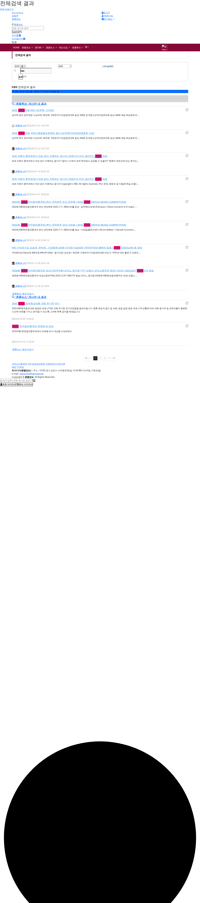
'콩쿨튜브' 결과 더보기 (23, 293)
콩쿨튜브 (76, 47)
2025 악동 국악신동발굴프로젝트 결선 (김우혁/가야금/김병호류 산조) (53, 133)
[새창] (187, 110)
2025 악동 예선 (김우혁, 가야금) (33, 110)
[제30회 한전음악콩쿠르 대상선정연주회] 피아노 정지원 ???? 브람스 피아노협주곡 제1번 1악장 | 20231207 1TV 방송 (83, 270)
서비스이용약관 (19, 363)
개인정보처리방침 (36, 363)
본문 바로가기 (7, 9)
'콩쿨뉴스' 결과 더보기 (23, 349)
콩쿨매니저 (20, 125)
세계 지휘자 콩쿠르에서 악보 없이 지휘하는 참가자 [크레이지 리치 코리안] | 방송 (59, 156)
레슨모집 (63, 47)
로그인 (107, 12)
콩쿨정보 (26, 47)
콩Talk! (38, 47)
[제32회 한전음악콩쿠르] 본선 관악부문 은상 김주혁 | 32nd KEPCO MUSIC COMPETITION (69, 202)
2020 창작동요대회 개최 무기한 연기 (36, 303)
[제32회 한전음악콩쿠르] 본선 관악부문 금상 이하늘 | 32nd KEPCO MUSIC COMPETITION (69, 225)
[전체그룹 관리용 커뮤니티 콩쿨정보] (20, 66)
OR (105, 66)
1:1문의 (20, 367)
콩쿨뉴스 (50, 47)
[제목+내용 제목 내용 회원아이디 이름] (65, 66)
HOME (16, 47)
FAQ (14, 367)
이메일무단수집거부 (55, 363)
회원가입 (108, 15)
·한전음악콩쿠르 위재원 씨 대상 (33, 326)
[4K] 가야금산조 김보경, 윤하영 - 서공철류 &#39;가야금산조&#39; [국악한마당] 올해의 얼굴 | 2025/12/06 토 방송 (77, 247)
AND (111, 66)
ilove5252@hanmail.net (32, 373)
